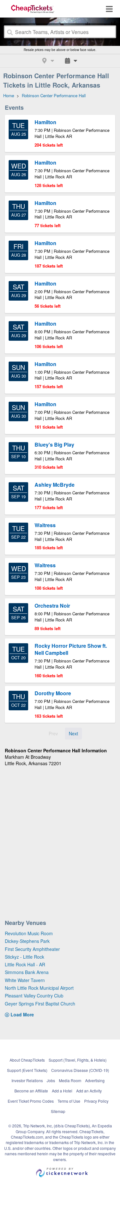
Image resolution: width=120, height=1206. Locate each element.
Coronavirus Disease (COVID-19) (80, 1070)
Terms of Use (69, 1101)
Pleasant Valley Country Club (34, 995)
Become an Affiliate (31, 1090)
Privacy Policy (96, 1101)
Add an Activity (89, 1090)
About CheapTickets (27, 1060)
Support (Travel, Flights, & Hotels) (78, 1060)
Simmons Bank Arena (27, 972)
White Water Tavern (25, 980)
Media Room (70, 1080)
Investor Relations (27, 1080)
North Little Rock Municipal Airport (39, 988)
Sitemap (58, 1111)
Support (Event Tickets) (27, 1070)
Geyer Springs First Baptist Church (40, 1003)
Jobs (51, 1080)
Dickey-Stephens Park (27, 941)
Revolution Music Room (29, 933)
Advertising (95, 1080)
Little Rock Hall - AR (25, 964)
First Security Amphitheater (32, 949)
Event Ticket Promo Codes (31, 1101)
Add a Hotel (62, 1090)
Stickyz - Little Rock (24, 957)
